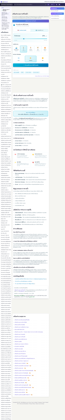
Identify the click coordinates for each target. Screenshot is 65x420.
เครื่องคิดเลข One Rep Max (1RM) (6, 111)
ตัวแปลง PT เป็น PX (5, 235)
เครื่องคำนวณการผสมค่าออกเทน (6, 355)
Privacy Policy (32, 403)
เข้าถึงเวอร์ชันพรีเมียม (55, 16)
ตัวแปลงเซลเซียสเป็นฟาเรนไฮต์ (6, 293)
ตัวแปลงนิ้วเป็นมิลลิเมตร (5, 282)
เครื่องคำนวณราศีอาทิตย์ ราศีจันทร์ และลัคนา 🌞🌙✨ (6, 130)
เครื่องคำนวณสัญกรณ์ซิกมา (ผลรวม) (6, 119)
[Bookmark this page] (59, 4)
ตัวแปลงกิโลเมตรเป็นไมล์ (6, 288)
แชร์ (52, 4)
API (18, 403)
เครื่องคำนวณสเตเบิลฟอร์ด (6, 315)
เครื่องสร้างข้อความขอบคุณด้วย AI (6, 142)
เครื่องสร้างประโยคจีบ (5, 169)
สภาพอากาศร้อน (28, 72)
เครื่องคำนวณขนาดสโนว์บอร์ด (6, 307)
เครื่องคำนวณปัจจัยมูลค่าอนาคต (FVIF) (6, 109)
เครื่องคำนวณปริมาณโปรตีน (4, 17)
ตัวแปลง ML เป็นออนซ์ (5, 272)
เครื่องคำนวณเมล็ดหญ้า (5, 400)
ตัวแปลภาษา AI (4, 251)
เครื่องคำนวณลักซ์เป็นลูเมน (6, 418)
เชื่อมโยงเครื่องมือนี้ (54, 10)
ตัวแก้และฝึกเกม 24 (5, 82)
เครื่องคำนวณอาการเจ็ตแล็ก (20, 363)
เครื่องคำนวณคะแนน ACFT (6, 342)
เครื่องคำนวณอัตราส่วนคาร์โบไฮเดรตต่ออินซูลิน (24, 370)
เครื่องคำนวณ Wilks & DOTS (6, 344)
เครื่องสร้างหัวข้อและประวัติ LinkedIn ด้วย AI (6, 204)
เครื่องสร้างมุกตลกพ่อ (5, 171)
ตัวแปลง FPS (3, 64)
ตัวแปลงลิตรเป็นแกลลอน (6, 276)
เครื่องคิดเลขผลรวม (5, 49)
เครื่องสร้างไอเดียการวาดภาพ (6, 161)
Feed (43, 402)
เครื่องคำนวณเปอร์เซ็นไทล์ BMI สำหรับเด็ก (23, 387)
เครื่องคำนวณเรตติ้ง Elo (5, 328)
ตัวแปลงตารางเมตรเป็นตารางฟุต (6, 268)
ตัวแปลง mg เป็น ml (5, 255)
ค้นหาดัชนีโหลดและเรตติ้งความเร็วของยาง (6, 348)
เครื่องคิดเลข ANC (4, 92)
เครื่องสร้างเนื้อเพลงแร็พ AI (6, 210)
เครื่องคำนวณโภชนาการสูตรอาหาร (21, 360)
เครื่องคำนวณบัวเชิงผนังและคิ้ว (6, 394)
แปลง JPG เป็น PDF (5, 231)
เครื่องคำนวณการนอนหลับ (20, 334)
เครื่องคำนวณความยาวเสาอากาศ (6, 408)
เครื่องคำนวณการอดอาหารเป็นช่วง (21, 344)
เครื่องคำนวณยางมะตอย (6, 404)
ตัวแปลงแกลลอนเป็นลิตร (6, 274)
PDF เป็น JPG (3, 233)
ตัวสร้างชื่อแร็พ (4, 152)
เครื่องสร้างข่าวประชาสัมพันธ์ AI (6, 194)
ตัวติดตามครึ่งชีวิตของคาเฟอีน (20, 377)
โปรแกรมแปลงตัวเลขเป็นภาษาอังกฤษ (6, 68)
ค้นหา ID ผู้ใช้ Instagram (6, 35)
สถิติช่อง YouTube (4, 37)
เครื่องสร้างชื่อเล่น (4, 150)
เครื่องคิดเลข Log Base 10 (6, 80)
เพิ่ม (48, 4)
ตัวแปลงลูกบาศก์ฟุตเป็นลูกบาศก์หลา (6, 264)
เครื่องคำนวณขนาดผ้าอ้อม (20, 392)
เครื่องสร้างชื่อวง (4, 154)
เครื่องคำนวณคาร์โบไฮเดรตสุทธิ (21, 356)
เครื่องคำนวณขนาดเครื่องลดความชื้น (6, 367)
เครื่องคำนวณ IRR (4, 103)
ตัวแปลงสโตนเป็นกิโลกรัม (6, 280)
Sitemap (40, 402)
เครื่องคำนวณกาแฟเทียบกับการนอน (22, 327)
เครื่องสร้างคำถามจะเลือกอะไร (6, 185)
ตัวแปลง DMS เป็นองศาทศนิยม (6, 95)
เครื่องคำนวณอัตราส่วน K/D (6, 326)
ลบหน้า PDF (3, 227)
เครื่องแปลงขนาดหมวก (5, 305)
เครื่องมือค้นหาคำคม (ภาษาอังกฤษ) (6, 47)
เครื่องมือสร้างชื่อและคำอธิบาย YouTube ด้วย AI (6, 200)
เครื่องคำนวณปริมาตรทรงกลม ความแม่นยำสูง (6, 107)
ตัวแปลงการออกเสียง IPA (6, 128)
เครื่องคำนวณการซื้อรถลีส (6, 352)
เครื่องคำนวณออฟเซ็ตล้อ (6, 346)
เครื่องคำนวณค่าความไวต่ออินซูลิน (21, 373)
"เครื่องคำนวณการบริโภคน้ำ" (20, 290)
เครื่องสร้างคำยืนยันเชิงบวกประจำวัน (6, 165)
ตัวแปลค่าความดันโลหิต (19, 346)
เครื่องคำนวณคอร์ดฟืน (5, 363)
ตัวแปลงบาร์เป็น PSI (5, 43)
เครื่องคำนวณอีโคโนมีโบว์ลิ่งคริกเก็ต (6, 319)
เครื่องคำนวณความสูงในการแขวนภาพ (6, 375)
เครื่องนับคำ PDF (4, 220)
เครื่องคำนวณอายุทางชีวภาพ (20, 351)
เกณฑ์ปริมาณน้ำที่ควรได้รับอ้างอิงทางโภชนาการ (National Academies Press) (30, 278)
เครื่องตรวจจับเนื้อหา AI (5, 113)
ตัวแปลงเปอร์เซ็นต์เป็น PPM (6, 86)
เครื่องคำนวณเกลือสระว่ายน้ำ (6, 383)
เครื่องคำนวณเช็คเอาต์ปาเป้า (6, 317)
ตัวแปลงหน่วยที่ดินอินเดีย (6, 241)
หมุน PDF (3, 229)
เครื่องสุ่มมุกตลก (4, 173)
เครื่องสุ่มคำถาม (4, 187)
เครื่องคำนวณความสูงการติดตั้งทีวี (6, 377)
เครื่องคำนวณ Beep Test (6, 340)
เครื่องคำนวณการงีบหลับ (19, 382)
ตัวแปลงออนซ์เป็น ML (5, 270)
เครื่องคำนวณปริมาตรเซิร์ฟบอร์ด (6, 297)
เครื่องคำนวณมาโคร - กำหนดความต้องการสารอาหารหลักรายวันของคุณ (29, 331)
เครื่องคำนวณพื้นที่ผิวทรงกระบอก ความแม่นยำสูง (6, 90)
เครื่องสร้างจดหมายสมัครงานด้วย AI (6, 208)
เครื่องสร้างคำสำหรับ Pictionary (6, 136)
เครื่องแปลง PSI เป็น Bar (6, 39)
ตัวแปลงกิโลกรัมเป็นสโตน (6, 278)
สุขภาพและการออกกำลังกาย (6, 4)
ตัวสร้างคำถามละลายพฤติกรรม (6, 183)
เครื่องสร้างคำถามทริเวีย (5, 177)
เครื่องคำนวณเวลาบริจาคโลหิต (21, 322)
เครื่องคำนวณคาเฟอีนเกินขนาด (21, 339)
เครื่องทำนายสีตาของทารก (20, 389)
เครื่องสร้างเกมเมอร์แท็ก (5, 146)
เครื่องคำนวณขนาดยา (19, 368)
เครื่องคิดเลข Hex (4, 123)
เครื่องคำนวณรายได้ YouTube (6, 72)
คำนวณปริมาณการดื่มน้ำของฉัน (31, 65)
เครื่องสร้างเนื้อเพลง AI (5, 245)
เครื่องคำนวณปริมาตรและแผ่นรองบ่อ (6, 381)
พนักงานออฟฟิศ (16, 72)
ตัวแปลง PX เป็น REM (5, 237)
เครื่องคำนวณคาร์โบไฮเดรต (20, 353)
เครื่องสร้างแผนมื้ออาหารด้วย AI (21, 380)
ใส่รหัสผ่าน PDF (4, 222)
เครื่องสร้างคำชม (4, 167)
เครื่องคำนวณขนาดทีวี (5, 379)
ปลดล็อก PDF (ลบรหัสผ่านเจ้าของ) (6, 214)
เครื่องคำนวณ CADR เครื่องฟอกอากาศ (6, 365)
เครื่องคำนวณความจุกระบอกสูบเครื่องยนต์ (6, 359)
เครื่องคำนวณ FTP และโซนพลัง (6, 338)
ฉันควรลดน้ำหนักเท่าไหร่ (19, 329)
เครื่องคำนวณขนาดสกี (5, 309)
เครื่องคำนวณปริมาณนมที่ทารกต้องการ (22, 394)
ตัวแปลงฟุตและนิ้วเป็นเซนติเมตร (6, 59)
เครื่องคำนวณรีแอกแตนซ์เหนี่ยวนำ (6, 414)
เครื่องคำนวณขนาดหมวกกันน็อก (6, 301)
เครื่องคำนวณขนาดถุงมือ (6, 303)
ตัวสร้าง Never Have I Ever (6, 138)
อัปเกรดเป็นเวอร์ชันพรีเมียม (57, 13)
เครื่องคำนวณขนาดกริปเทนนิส (6, 299)
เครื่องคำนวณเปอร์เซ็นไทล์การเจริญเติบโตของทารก (25, 358)
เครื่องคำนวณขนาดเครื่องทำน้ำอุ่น (6, 388)
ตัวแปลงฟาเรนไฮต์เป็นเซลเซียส (6, 291)
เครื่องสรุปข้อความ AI (5, 253)
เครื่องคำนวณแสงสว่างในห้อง (6, 416)
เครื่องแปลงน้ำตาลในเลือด (20, 324)
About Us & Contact (40, 403)
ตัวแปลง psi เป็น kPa (5, 70)
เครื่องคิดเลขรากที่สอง (5, 78)
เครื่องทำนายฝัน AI (4, 189)
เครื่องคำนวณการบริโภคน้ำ (20, 336)
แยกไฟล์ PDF (3, 126)
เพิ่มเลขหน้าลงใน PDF (5, 225)
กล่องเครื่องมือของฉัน (55, 18)
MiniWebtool (21, 291)
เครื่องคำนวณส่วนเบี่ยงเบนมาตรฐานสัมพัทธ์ (6, 55)
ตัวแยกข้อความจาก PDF (6, 216)
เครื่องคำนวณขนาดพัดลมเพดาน (6, 369)
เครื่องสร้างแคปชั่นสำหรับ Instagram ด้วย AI (6, 202)
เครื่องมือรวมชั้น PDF (5, 212)
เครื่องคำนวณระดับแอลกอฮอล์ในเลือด (22, 319)
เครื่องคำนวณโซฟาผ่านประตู (6, 361)
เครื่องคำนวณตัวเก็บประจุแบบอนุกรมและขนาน (6, 412)
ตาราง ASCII (3, 134)
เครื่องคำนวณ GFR (4, 99)
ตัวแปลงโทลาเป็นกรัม (5, 239)
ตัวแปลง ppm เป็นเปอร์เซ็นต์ (6, 117)
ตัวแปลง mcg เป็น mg (5, 243)
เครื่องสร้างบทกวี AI (5, 247)
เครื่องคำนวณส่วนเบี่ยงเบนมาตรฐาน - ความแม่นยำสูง (6, 62)
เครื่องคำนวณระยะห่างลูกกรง (6, 392)
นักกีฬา (22, 72)
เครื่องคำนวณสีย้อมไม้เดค (6, 398)
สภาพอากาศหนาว (36, 72)
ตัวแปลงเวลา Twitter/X (5, 97)
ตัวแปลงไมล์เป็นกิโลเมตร (6, 286)
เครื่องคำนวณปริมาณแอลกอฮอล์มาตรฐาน (23, 375)
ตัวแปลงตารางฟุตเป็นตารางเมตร (6, 266)
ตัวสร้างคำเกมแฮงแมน (5, 179)
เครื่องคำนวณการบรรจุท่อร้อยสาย (6, 410)
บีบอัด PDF (3, 57)
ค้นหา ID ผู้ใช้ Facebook (6, 51)
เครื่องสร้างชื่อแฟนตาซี (5, 156)
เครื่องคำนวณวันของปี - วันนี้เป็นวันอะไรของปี (6, 66)
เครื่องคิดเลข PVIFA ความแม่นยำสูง (6, 105)
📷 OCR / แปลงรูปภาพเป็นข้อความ (6, 84)
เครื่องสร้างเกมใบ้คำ (5, 181)
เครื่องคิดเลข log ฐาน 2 (5, 101)
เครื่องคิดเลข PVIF (4, 76)
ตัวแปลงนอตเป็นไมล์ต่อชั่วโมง (6, 260)
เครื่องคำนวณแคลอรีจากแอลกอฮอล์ (22, 365)
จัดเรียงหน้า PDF (4, 115)
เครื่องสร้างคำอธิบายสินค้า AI (6, 196)
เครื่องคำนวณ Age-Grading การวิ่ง (6, 336)
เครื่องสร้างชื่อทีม (4, 148)
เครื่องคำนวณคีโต (18, 341)
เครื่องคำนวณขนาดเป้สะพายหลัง (6, 295)
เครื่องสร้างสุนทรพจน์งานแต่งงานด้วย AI (6, 192)
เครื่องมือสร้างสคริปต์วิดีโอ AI (6, 198)
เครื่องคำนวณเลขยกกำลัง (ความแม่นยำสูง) (6, 41)
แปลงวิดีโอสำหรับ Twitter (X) (6, 144)
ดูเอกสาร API (31, 296)
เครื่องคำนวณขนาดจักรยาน (6, 311)
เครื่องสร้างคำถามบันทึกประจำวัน (6, 163)
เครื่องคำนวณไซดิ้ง (4, 396)
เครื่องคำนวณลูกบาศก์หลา (6, 406)
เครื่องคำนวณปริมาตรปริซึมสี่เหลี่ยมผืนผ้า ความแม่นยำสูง (6, 140)
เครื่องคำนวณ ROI (4, 132)
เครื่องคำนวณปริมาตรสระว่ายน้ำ (6, 385)
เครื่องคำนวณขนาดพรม (5, 373)
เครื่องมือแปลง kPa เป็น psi (6, 45)
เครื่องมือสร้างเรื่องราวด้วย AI (6, 249)
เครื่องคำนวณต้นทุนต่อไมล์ (6, 350)
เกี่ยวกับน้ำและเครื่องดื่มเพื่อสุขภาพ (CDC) (23, 281)
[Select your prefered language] (56, 4)
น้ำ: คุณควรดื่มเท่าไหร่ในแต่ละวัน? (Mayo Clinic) (24, 283)
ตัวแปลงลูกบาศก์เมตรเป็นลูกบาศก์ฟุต (6, 262)
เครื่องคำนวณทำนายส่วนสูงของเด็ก (21, 385)
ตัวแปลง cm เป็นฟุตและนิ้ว (6, 53)
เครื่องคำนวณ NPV (4, 121)
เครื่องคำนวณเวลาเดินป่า (6, 332)
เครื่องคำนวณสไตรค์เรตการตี (6, 322)
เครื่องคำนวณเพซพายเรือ (6, 334)
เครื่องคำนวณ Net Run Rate (6, 324)
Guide (46, 402)
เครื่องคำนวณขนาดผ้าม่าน (6, 371)
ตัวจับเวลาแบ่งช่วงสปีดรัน (6, 313)
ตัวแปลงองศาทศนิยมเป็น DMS (6, 88)
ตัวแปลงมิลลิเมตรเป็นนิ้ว (5, 284)
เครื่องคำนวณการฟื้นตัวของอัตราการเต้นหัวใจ (6, 330)
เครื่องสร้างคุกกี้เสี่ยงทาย (5, 159)
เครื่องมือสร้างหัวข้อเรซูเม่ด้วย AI (6, 206)
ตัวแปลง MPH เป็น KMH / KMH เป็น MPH (6, 258)
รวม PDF (3, 74)
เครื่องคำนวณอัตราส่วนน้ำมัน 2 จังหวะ (6, 357)
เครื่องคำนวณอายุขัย (19, 348)
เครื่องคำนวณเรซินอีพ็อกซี (6, 390)
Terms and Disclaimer (23, 403)
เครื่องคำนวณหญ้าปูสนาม (6, 402)
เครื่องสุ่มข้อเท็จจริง (4, 175)
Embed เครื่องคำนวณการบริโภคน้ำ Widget (42, 76)
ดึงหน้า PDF (3, 218)
